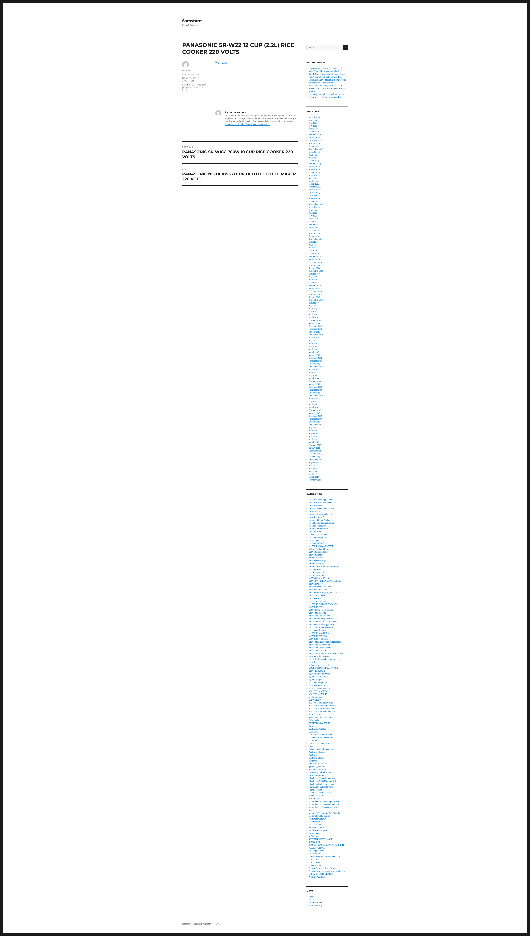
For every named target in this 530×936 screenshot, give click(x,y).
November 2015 (315, 419)
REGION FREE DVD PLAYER (320, 839)
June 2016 (313, 398)
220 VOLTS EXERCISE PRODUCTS (323, 604)
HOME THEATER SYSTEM (320, 793)
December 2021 (315, 230)
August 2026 (314, 117)
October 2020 (314, 268)
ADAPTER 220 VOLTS (318, 694)
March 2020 (314, 282)
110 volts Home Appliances (320, 514)
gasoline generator (317, 767)
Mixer (311, 810)
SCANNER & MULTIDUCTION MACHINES (326, 845)
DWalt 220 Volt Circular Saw (321, 749)
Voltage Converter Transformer (322, 868)
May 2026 (313, 126)
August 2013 (314, 462)
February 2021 (315, 256)
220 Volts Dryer (315, 598)
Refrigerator (314, 836)
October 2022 (314, 201)
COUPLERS (313, 732)
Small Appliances (316, 851)
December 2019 (315, 291)
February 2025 (315, 163)
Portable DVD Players (318, 830)
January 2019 (314, 323)
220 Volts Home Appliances (321, 619)
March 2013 (314, 477)
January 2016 (314, 413)
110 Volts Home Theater (319, 517)
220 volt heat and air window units (324, 566)
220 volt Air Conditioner (319, 549)
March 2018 (314, 352)
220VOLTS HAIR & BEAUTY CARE (323, 668)
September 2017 (316, 367)
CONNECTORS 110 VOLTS (319, 723)
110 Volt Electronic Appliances (322, 503)
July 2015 (312, 427)
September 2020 (316, 271)
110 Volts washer (316, 532)
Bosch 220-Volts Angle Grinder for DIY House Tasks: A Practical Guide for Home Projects (326, 89)
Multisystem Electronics (319, 816)
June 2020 (313, 280)
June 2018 (313, 343)
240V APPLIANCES (317, 685)
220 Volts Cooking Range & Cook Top (325, 592)
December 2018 (315, 326)
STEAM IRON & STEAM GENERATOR (324, 856)
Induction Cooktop (317, 796)
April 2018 (313, 349)
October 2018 (314, 332)
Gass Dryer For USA (317, 769)
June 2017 (313, 372)
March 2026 (314, 132)
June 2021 (313, 248)
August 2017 (314, 369)
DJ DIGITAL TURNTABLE (319, 743)
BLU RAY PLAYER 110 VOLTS (321, 703)
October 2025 (314, 146)
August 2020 (314, 274)
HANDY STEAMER (316, 775)
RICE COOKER (314, 842)
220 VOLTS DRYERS (317, 601)
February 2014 (315, 445)
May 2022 (313, 216)
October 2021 (314, 236)
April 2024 (313, 181)
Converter (313, 726)
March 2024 (314, 184)
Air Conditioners (316, 697)
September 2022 (316, 204)
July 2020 (313, 277)
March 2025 (314, 161)
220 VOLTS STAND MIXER (320, 648)
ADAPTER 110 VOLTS (318, 691)
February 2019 (315, 320)
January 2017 (314, 384)
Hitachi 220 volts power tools (321, 784)
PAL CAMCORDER (316, 827)
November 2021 (315, 233)
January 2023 (314, 192)
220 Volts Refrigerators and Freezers (325, 642)
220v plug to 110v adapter (320, 665)
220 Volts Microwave (318, 630)
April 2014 (313, 439)
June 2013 (313, 468)
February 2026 (315, 134)
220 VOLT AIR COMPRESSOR (321, 546)
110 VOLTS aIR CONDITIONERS (322, 508)
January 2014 (314, 448)
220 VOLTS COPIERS (317, 595)
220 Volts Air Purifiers (318, 590)
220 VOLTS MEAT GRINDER (321, 627)
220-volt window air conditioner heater (326, 659)
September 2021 (316, 239)
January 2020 (314, 288)
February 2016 (315, 410)
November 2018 (315, 329)
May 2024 (313, 178)
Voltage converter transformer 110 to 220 (327, 871)
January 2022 (314, 227)
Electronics (314, 761)
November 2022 (316, 198)
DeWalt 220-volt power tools (321, 738)
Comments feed (315, 902)
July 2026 (313, 120)
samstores (186, 70)
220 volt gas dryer (316, 558)
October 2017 (314, 364)
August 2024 (314, 175)
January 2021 (314, 259)
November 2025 (316, 143)
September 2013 (316, 459)
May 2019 (313, 311)
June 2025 (313, 158)
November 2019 (315, 294)
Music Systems (315, 825)
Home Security (315, 790)
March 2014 (314, 442)
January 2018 (314, 355)
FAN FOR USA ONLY (317, 764)
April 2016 (313, 404)
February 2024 (315, 187)
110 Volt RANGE (315, 505)
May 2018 (313, 346)
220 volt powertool (317, 575)
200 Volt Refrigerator (318, 537)
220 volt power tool (317, 572)
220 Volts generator (317, 613)
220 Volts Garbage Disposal (321, 610)
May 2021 (313, 251)
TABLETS (313, 859)
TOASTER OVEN (315, 862)
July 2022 (313, 210)
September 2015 (316, 425)
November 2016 (315, 390)
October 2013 (314, 456)
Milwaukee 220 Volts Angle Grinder (324, 801)
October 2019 (314, 297)
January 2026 (314, 137)
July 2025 (313, 155)
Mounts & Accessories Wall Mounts (324, 813)
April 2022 (313, 219)
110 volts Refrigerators (318, 529)
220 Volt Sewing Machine (320, 578)
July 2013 (312, 465)
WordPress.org (315, 905)
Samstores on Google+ (235, 124)
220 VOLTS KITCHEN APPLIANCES (324, 621)
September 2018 (316, 335)
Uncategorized (315, 865)
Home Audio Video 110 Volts (321, 787)
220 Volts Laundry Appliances (322, 624)
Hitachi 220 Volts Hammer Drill (322, 781)
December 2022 (315, 195)
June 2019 (313, 309)
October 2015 (314, 422)
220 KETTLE (314, 540)
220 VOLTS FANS (316, 607)
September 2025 (316, 149)
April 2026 (313, 129)
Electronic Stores (316, 758)
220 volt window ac (317, 584)
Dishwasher (314, 740)
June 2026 (313, 123)
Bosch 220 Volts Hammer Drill (322, 711)
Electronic (313, 755)
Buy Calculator (315, 714)
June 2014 (313, 436)
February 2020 (315, 285)
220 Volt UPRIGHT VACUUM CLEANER (325, 581)
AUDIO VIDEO (315, 700)
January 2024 (314, 190)
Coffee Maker (314, 720)
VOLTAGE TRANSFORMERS (321, 874)
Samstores (192, 20)
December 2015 (315, 416)
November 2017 (315, 361)
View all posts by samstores (257, 124)
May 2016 (313, 401)
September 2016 (316, 396)
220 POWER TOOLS (317, 543)
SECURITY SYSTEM (317, 848)
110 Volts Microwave (317, 526)
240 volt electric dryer (318, 677)
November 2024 (316, 169)
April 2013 (313, 474)
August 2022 (314, 207)
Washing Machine (317, 877)
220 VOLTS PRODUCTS (318, 639)
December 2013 (315, 451)
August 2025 (314, 152)
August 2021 (314, 242)
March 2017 (314, 378)
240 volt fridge (315, 679)
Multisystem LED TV (318, 819)
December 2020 (315, 262)
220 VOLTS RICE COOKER (319, 645)
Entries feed (314, 900)
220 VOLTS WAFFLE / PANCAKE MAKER (326, 653)
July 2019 (313, 306)
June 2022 (313, 213)
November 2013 (315, 454)
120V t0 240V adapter (318, 534)
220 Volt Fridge (315, 555)
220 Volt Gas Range (317, 561)
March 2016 (314, 407)
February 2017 (315, 381)
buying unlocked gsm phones (322, 717)
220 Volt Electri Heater (318, 552)
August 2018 (314, 338)
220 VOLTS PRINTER (318, 636)
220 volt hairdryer (316, 563)
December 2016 (315, 387)
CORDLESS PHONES (317, 729)
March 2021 (314, 253)
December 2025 (315, 140)
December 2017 (315, 358)
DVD (311, 746)
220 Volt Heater (315, 569)
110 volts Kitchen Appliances (321, 520)
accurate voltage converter (320, 688)
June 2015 (313, 430)
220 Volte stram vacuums (320, 587)
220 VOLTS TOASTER (318, 650)
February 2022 (315, 224)
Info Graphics (315, 798)
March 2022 (314, 221)
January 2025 (314, 166)
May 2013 (313, 471)
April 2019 (313, 314)
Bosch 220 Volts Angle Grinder (322, 706)
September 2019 (316, 300)
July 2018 (312, 340)
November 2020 (316, 265)
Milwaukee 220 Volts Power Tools (323, 807)
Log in (311, 897)
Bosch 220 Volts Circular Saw (321, 708)
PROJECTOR (314, 833)
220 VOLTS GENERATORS (320, 616)
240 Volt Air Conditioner (319, 674)
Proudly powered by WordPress (207, 924)
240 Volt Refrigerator (318, 682)
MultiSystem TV (316, 822)
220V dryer (313, 662)
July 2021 (312, 245)
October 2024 (314, 172)
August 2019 (314, 303)
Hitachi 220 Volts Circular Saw (322, 778)
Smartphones (315, 854)
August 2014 (314, 433)
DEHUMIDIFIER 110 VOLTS (320, 735)
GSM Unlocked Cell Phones (320, 772)
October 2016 (314, 393)
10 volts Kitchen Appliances (321, 500)
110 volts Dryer (315, 511)
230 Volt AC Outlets (317, 671)
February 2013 (315, 480)
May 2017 (313, 375)
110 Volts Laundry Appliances (321, 523)
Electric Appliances (317, 752)
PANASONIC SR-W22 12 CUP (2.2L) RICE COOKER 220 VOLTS (194, 88)
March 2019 (314, 317)
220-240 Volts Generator (320, 656)
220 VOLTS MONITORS (319, 633)
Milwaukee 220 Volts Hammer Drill (324, 804)
